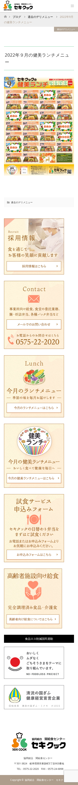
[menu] (72, 6)
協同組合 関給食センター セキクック (46, 780)
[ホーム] (5, 15)
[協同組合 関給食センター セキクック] (39, 750)
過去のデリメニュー (66, 29)
